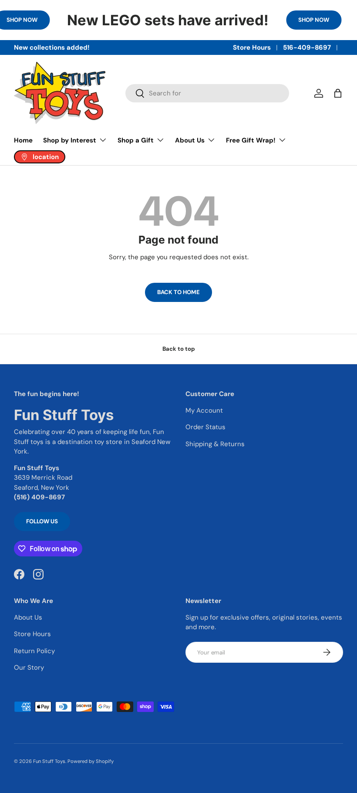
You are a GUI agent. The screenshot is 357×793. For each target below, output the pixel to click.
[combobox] (207, 93)
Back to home (178, 292)
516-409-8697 (307, 47)
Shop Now (313, 20)
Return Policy (34, 651)
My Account (204, 410)
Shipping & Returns (215, 444)
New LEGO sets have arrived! (168, 20)
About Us (28, 617)
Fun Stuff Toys (49, 761)
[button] (337, 93)
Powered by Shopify (90, 761)
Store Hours (252, 47)
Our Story (29, 667)
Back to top (178, 348)
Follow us (42, 521)
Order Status (205, 427)
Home (23, 140)
